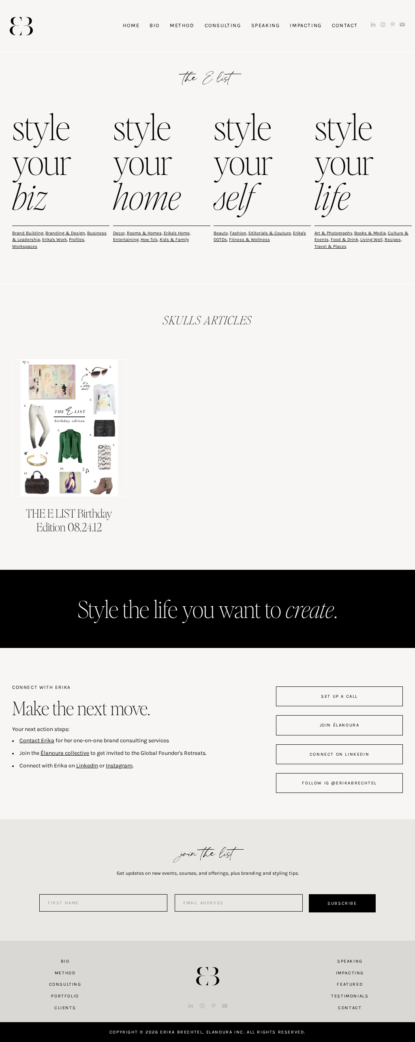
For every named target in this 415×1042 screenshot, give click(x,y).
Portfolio (65, 996)
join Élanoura (339, 725)
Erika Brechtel (21, 26)
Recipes (393, 239)
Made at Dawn (207, 963)
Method (65, 973)
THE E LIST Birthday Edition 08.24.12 (69, 520)
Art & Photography (333, 233)
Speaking (350, 961)
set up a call (339, 696)
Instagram (119, 765)
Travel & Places (330, 246)
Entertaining (126, 239)
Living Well (371, 239)
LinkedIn (87, 765)
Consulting (65, 984)
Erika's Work (54, 239)
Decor (119, 233)
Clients (65, 1007)
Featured (350, 984)
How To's (149, 239)
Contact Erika (36, 740)
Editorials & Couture (269, 233)
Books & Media (370, 233)
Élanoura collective (65, 753)
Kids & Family (174, 239)
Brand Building (27, 233)
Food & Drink (344, 239)
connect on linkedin (339, 754)
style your (41, 163)
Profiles (76, 239)
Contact (350, 1007)
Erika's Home (177, 233)
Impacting (350, 973)
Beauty (221, 233)
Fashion (238, 233)
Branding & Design (65, 233)
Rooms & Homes (144, 233)
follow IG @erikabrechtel (339, 783)
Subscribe (342, 903)
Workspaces (24, 246)
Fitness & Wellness (249, 239)
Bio (65, 961)
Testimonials (349, 996)
